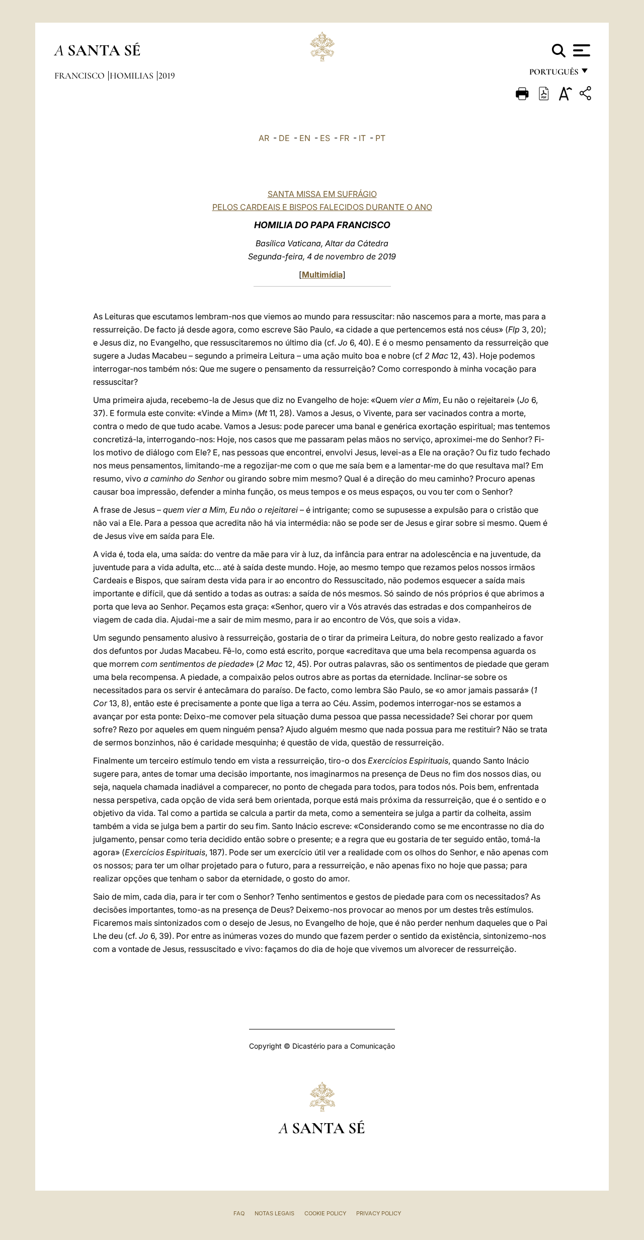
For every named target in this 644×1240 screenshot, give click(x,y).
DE (284, 138)
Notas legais (274, 1213)
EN (304, 138)
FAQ (239, 1213)
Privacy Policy (378, 1213)
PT (380, 138)
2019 (166, 75)
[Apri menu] (580, 50)
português (553, 74)
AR (264, 138)
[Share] (587, 95)
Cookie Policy (325, 1213)
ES (325, 138)
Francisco (80, 75)
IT (362, 138)
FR (344, 138)
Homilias (132, 75)
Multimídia (322, 274)
